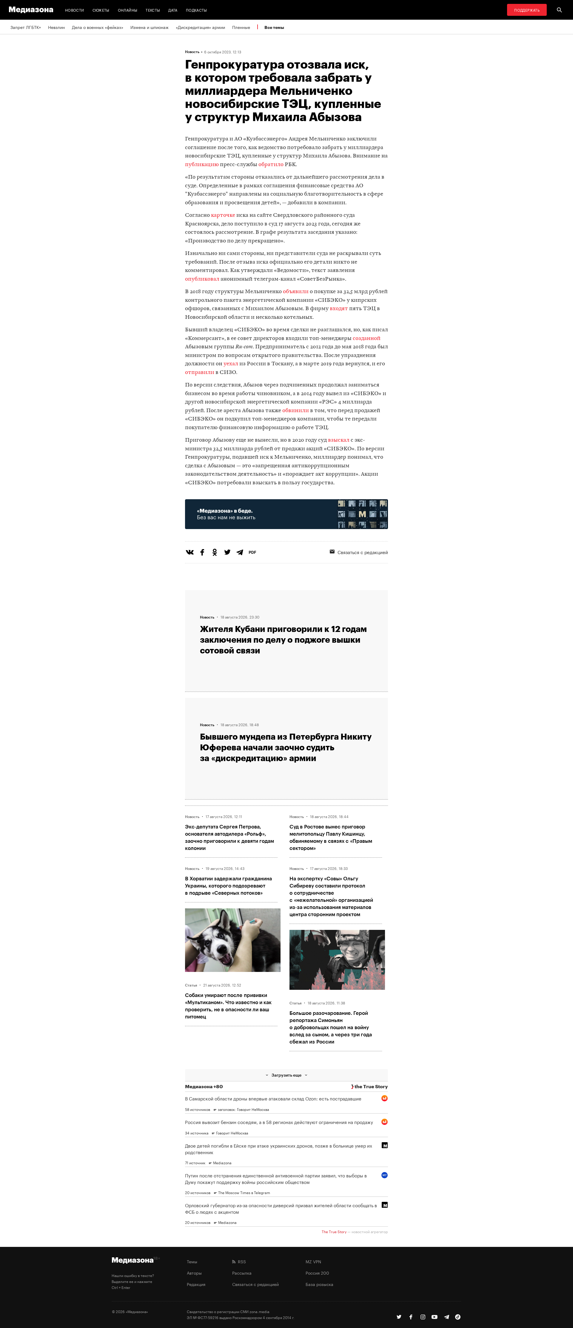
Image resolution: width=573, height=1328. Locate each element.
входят (339, 308)
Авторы (194, 1272)
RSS (240, 1261)
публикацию (202, 164)
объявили (296, 291)
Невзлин (56, 27)
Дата (172, 10)
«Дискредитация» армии (200, 27)
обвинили (295, 410)
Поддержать (527, 10)
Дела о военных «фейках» (97, 27)
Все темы (274, 27)
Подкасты (196, 10)
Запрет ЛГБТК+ (25, 27)
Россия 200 (317, 1272)
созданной (367, 338)
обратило (271, 164)
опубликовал (202, 279)
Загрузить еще (286, 1074)
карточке (223, 215)
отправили (199, 372)
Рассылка (242, 1272)
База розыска (319, 1284)
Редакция (196, 1284)
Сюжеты (101, 10)
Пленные (241, 27)
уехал (231, 364)
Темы (192, 1261)
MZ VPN (313, 1261)
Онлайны (128, 10)
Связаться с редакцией (363, 551)
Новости (74, 10)
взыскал (338, 440)
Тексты (153, 10)
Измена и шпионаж (149, 27)
